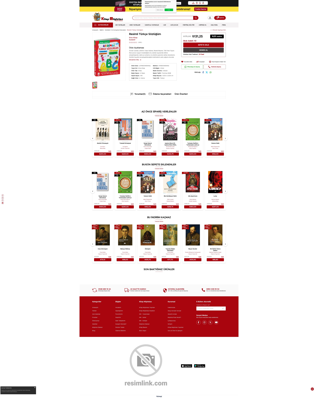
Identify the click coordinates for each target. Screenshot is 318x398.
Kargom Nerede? (120, 324)
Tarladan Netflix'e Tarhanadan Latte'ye (192, 144)
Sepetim (118, 317)
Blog (93, 330)
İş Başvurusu (172, 320)
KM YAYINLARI (120, 25)
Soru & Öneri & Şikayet (175, 330)
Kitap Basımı (143, 327)
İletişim (170, 324)
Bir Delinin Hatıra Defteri (215, 249)
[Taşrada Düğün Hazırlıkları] (170, 235)
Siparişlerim (119, 310)
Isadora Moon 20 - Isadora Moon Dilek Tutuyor (170, 144)
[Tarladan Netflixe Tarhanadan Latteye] (193, 129)
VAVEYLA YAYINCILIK (152, 25)
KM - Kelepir (143, 320)
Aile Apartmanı (192, 196)
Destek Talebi (119, 327)
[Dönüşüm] (148, 235)
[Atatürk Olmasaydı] (103, 129)
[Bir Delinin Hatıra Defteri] (215, 235)
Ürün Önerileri (181, 94)
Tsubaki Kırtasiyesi (125, 143)
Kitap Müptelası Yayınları (147, 307)
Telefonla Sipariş (216, 66)
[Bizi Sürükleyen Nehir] (170, 182)
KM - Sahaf (142, 317)
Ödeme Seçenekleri (162, 94)
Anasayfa (95, 307)
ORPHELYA (202, 25)
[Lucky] (215, 182)
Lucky (215, 196)
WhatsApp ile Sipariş (193, 66)
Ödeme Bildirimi (120, 330)
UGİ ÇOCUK (174, 25)
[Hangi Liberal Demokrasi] (148, 129)
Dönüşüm (148, 249)
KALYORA (214, 25)
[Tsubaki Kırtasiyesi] (125, 129)
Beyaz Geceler (192, 249)
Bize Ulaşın (142, 330)
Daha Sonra (160, 10)
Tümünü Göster (159, 115)
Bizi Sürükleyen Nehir (170, 196)
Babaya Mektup (125, 249)
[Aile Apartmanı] (193, 182)
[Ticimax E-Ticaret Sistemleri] (159, 397)
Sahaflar (94, 324)
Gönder (223, 308)
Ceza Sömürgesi (102, 249)
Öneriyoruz (95, 320)
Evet (169, 10)
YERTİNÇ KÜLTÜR (188, 25)
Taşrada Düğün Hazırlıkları (170, 249)
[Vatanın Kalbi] (215, 129)
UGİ (165, 25)
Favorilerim (119, 314)
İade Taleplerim (120, 320)
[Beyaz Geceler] (193, 235)
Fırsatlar (94, 317)
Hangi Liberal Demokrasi (148, 144)
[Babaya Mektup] (125, 235)
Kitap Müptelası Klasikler (147, 310)
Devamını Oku (134, 60)
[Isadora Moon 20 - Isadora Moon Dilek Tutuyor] (170, 129)
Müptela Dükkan (97, 327)
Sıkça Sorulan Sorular (174, 310)
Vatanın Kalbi (215, 143)
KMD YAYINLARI (135, 25)
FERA (224, 25)
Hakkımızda (171, 307)
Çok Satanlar (96, 314)
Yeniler (94, 310)
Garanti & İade (172, 314)
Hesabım (118, 307)
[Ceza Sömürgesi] (103, 235)
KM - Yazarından (144, 314)
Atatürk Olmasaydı (102, 143)
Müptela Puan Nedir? (174, 317)
